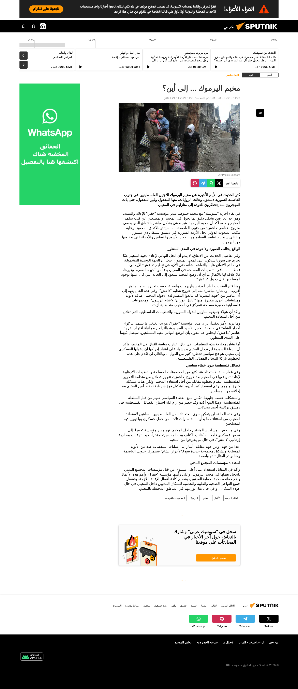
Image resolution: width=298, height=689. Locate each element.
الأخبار (217, 498)
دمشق (206, 498)
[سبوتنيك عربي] (258, 31)
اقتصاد (194, 605)
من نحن (274, 642)
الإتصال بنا (228, 642)
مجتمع (147, 605)
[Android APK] (32, 657)
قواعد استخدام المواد (251, 642)
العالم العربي (231, 498)
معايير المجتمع (183, 642)
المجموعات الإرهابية (175, 498)
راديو (173, 605)
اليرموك (194, 498)
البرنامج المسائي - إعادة (126, 57)
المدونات (117, 605)
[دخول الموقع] (34, 26)
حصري (183, 605)
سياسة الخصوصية (207, 642)
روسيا (204, 605)
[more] (260, 113)
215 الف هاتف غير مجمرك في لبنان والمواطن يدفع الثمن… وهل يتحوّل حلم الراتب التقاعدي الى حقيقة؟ (245, 58)
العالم (214, 605)
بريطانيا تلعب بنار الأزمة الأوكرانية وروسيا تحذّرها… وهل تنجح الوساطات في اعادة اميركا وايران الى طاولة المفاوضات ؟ (178, 60)
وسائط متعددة (132, 605)
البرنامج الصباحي (63, 57)
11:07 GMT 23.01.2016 (225, 98)
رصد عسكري (160, 605)
